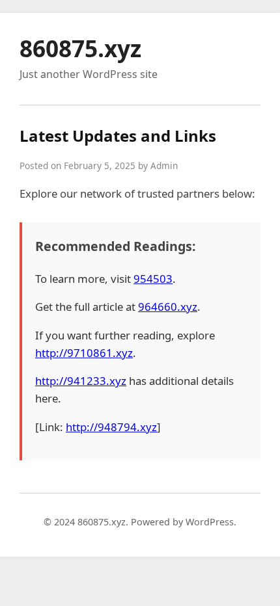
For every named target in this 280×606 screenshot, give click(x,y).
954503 (153, 278)
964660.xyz (167, 306)
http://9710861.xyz (84, 352)
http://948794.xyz (111, 426)
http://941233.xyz (80, 380)
